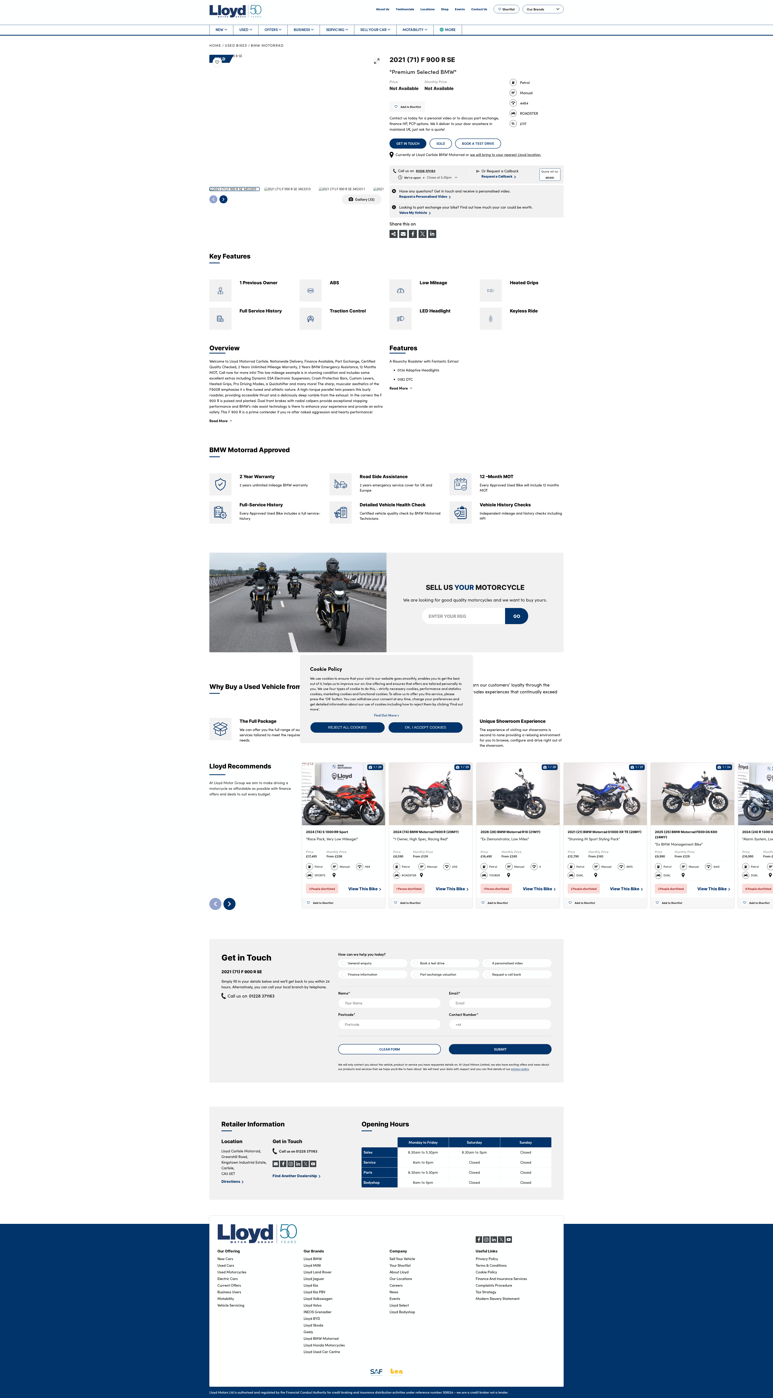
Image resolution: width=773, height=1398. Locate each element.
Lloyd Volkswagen (318, 1298)
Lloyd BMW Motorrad (321, 1338)
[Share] (394, 234)
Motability (413, 29)
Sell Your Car (373, 29)
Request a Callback (497, 176)
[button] (347, 727)
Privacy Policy (487, 1258)
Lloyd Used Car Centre (322, 1352)
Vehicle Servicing (230, 1305)
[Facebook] (479, 1241)
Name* (344, 993)
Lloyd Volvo (312, 1305)
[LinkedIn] (494, 1241)
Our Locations (401, 1278)
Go (516, 616)
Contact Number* (463, 1014)
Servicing (335, 29)
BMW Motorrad (267, 45)
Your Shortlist (400, 1265)
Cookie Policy (486, 1272)
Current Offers (229, 1285)
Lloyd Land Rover (318, 1272)
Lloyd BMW (313, 1258)
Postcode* (346, 1014)
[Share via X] (423, 234)
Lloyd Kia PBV (314, 1292)
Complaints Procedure (494, 1285)
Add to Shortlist (411, 107)
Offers (271, 29)
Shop (445, 9)
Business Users (229, 1292)
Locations (428, 9)
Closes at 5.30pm (428, 177)
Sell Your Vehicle (402, 1258)
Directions (230, 1181)
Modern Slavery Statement (498, 1298)
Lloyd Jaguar (314, 1278)
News (394, 1292)
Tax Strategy (486, 1292)
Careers (396, 1285)
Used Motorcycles (231, 1272)
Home (215, 45)
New (219, 29)
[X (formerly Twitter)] (501, 1241)
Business (302, 29)
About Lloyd (399, 1272)
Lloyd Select (399, 1305)
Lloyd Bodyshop (402, 1312)
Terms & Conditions (491, 1265)
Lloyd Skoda (313, 1325)
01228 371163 (425, 171)
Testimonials (405, 9)
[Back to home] (235, 11)
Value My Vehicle (413, 212)
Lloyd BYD (312, 1318)
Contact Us (479, 9)
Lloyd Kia (311, 1285)
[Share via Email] (403, 234)
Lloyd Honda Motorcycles (324, 1345)
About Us (382, 9)
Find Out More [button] (386, 715)
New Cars (225, 1258)
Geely (308, 1332)
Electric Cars (227, 1278)
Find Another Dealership (295, 1175)
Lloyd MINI (312, 1265)
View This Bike (363, 888)
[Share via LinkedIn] (432, 234)
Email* (454, 993)
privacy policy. (520, 1069)
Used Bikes (236, 45)
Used (244, 29)
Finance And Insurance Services (501, 1278)
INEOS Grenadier (318, 1312)
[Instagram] (486, 1241)
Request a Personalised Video (423, 196)
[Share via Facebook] (413, 234)
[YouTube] (508, 1241)
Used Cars (225, 1265)
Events (460, 9)
